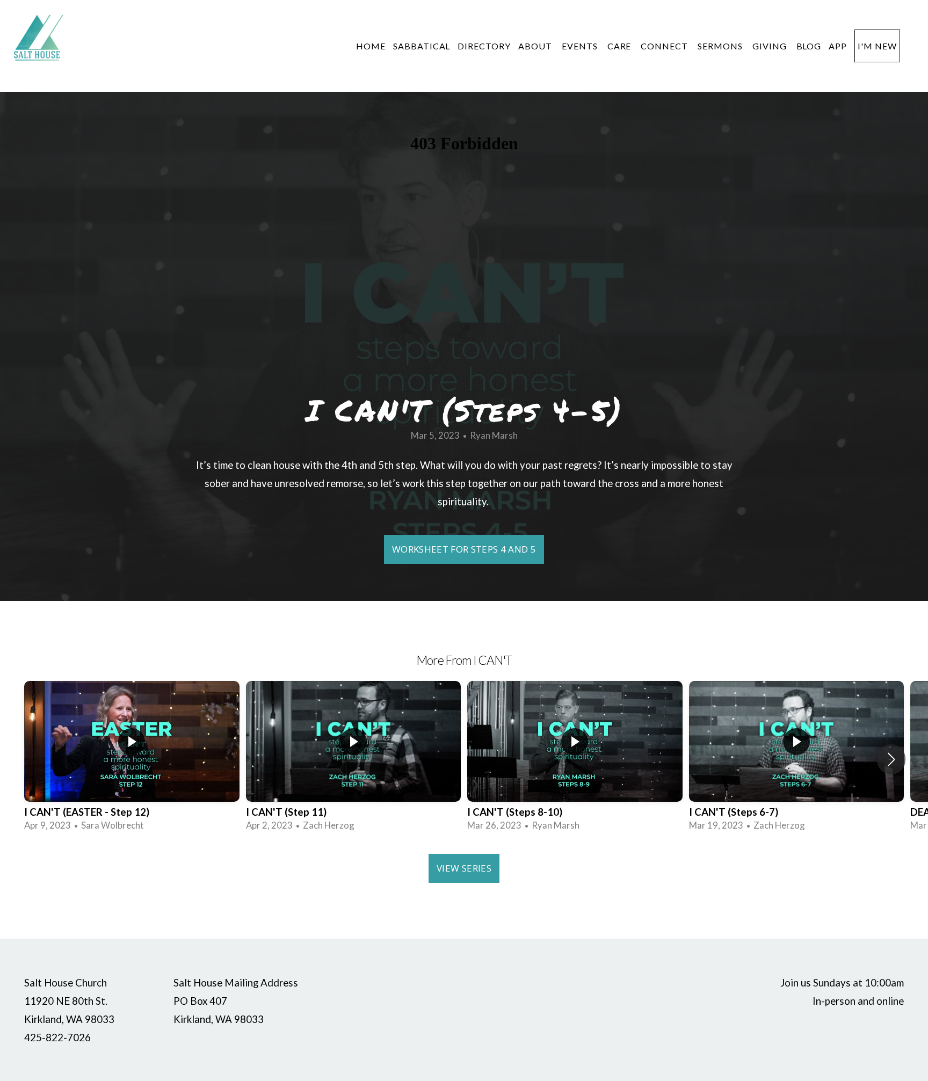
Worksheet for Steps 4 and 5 (464, 549)
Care (620, 46)
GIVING (770, 46)
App (838, 46)
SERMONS (721, 46)
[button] (891, 759)
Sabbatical (422, 46)
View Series (464, 868)
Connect (665, 46)
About (536, 46)
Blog (809, 46)
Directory (484, 46)
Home (371, 46)
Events (581, 46)
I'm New (877, 46)
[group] (132, 759)
